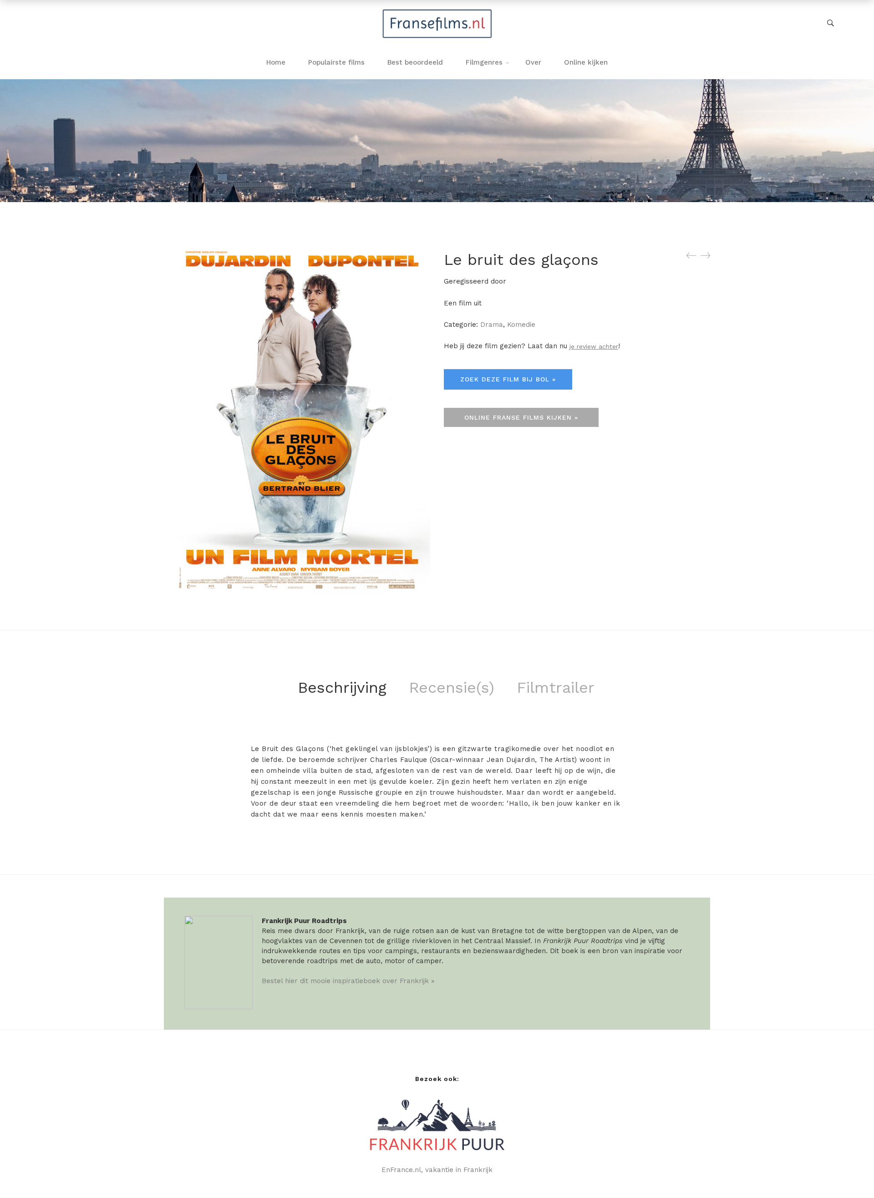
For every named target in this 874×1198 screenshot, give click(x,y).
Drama (491, 324)
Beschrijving (342, 687)
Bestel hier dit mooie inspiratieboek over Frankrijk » (348, 981)
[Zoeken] (830, 23)
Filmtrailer (556, 687)
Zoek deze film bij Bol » (508, 379)
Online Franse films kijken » (521, 417)
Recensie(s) (451, 687)
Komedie (521, 324)
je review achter (593, 346)
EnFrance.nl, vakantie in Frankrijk (437, 1170)
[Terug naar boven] (849, 1173)
